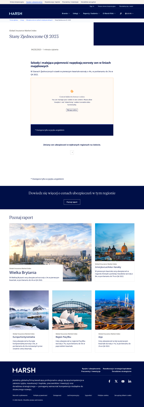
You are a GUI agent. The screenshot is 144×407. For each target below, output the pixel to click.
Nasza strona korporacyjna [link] (106, 6)
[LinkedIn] (129, 381)
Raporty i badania (90, 13)
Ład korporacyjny (73, 395)
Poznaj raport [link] (72, 202)
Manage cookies (72, 110)
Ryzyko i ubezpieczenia (34, 2)
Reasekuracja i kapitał (52, 2)
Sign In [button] (92, 6)
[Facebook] (109, 381)
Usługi (75, 13)
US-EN (129, 13)
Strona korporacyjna (17, 2)
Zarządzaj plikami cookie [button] (122, 395)
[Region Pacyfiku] (72, 310)
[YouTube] (122, 381)
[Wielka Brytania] (50, 252)
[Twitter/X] (116, 381)
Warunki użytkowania (20, 395)
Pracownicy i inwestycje (70, 2)
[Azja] (114, 310)
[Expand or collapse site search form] (121, 13)
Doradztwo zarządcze (88, 2)
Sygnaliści (88, 395)
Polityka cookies (103, 395)
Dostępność (57, 395)
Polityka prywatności (40, 395)
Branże (65, 13)
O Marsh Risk (108, 13)
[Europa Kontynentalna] (29, 310)
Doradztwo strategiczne (121, 371)
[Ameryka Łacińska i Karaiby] (114, 243)
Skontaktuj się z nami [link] (126, 6)
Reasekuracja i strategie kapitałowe (117, 368)
